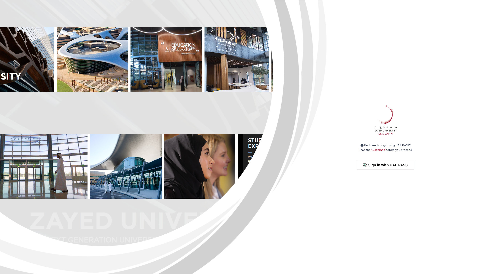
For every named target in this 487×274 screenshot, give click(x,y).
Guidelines (378, 150)
